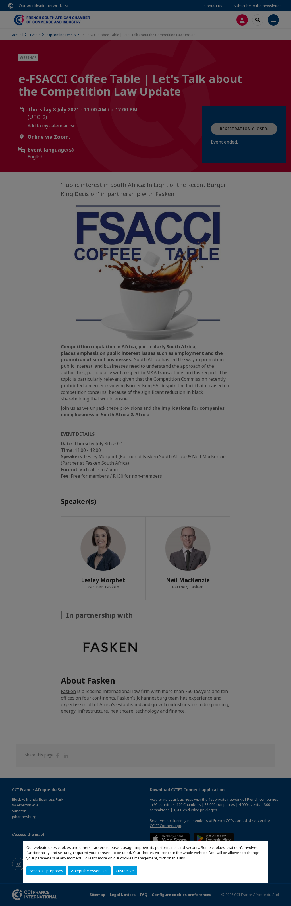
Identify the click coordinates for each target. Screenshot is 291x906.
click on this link (172, 858)
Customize (125, 870)
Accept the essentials (89, 870)
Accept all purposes (46, 870)
